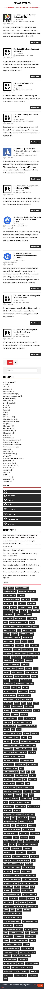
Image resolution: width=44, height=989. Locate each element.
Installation (8, 764)
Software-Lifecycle (30, 921)
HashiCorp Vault (27, 741)
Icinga (24, 749)
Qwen (35, 883)
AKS (29, 607)
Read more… (35, 42)
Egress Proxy (9, 699)
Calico (6, 634)
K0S (28, 772)
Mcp (29, 806)
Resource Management (12, 894)
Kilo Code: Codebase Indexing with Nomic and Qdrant (27, 297)
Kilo (25, 779)
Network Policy (28, 829)
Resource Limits (27, 891)
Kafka (11, 775)
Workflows (8, 975)
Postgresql (26, 871)
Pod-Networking (28, 868)
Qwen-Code (8, 887)
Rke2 (5, 898)
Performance (16, 226)
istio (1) (5, 412)
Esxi (23, 703)
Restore (33, 894)
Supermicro (19, 936)
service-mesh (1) (9, 467)
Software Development (12, 913)
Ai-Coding (31, 603)
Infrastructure (10, 756)
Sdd (16, 902)
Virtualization (9, 963)
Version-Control (10, 959)
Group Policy (9, 737)
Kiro (27, 783)
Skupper (27, 910)
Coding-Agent (34, 653)
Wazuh (29, 967)
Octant (35, 841)
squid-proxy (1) (8, 470)
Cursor (6, 672)
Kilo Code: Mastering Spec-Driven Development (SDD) (26, 187)
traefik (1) (6, 472)
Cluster (17, 649)
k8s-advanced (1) (9, 417)
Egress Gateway (9, 695)
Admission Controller (27, 592)
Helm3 (28, 745)
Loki (5, 802)
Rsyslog (22, 898)
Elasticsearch (26, 699)
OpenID (6, 848)
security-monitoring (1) (11, 465)
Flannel (16, 710)
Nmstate (24, 837)
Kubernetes (19, 21)
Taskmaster (22, 940)
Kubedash (36, 791)
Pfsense (29, 864)
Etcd (29, 703)
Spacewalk (18, 925)
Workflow (28, 192)
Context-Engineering (11, 664)
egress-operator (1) (9, 398)
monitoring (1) (8, 451)
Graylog (35, 733)
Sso (5, 933)
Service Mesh (33, 155)
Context (29, 661)
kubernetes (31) (8, 437)
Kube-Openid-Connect (25, 787)
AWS (5, 622)
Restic (25, 894)
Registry (16, 891)
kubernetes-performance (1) (12, 444)
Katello (32, 775)
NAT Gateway (21, 825)
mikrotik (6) (7, 449)
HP (34, 745)
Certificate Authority (12, 638)
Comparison (16, 657)
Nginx (16, 837)
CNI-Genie (7, 653)
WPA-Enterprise (20, 975)
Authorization (20, 618)
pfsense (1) (7, 456)
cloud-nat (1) (7, 389)
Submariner (8, 936)
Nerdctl (32, 825)
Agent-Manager (9, 595)
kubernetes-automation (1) (12, 440)
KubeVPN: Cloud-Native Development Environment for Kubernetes (25, 256)
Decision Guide (26, 680)
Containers (19, 661)
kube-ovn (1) (7, 435)
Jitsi (22, 772)
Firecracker (29, 707)
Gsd (17, 737)
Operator (16, 856)
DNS (18, 687)
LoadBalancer (26, 799)
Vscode (6, 967)
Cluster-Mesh (27, 649)
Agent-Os (21, 595)
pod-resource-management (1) (13, 458)
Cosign (28, 668)
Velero (27, 956)
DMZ (13, 687)
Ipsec (15, 768)
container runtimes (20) (11, 394)
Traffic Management (11, 948)
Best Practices (9, 630)
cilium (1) (6, 387)
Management (8, 806)
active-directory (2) (9, 382)
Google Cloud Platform (12, 733)
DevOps (14, 262)
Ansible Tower (34, 611)
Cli (27, 645)
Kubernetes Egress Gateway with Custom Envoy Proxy (21, 572)
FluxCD (6, 714)
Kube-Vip (27, 791)
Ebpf (20, 691)
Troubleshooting (10, 952)
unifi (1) (5, 474)
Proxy (15, 883)
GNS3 (18, 730)
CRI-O (35, 668)
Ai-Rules (13, 607)
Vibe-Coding (23, 959)
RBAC (32, 887)
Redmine (7, 891)
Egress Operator (24, 695)
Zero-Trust (33, 975)
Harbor (15, 741)
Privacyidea (19, 875)
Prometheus (30, 875)
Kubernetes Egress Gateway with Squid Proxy (18, 568)
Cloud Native (23, 226)
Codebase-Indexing (20, 653)
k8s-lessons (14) (8, 426)
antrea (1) (6, 384)
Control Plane (9, 668)
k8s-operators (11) (9, 431)
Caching (32, 630)
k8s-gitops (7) (7, 424)
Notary (13, 841)
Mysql (22, 822)
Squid (35, 929)
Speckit (27, 929)
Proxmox (7, 883)
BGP (19, 630)
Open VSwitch (23, 845)
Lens (25, 795)
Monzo (6, 818)
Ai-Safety (22, 607)
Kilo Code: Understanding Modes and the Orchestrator (26, 331)
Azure (32, 622)
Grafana (26, 733)
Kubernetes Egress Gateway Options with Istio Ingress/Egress (26, 150)
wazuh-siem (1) (8, 479)
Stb (27, 933)
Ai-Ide (6, 607)
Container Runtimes (30, 657)
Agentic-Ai (25, 599)
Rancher (25, 887)
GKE (13, 730)
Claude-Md (19, 645)
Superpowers (30, 936)
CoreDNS (20, 668)
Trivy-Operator (27, 948)
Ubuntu (22, 952)
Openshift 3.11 (9, 852)
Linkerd (7, 799)
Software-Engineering (12, 921)
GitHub (28, 722)
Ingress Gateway (27, 760)
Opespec (25, 856)
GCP (20, 718)
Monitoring (29, 814)
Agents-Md (8, 603)
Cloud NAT (34, 645)
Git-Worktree (19, 722)
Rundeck (31, 898)
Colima (6, 657)
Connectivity (29, 90)
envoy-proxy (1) (8, 401)
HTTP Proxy (8, 749)
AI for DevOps (7, 546)
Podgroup (7, 871)
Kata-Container (21, 775)
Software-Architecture (12, 917)
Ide (30, 749)
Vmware (20, 963)
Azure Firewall (9, 626)
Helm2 (21, 745)
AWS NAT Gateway (16, 622)
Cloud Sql (7, 649)
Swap (6, 940)
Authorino (8, 618)
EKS (17, 699)
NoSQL (6, 841)
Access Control (22, 588)
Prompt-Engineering (30, 879)
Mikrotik (17, 810)
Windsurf (34, 971)
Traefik (26, 944)
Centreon (23, 634)
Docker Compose (10, 691)
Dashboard (8, 676)
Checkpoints (8, 641)
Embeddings (8, 703)
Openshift (27, 848)
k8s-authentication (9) (10, 419)
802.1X (11, 588)
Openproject (16, 848)
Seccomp (23, 902)
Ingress (21, 756)
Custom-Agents (17, 672)
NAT (13, 825)
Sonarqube (8, 925)
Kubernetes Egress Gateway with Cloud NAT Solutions (21, 565)
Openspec (31, 852)
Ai (15, 603)
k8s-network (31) (9, 428)
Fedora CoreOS (17, 707)
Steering (34, 933)
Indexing (23, 752)
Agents (34, 599)
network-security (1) (10, 454)
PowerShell (8, 875)
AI (16, 55)
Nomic (32, 837)
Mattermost (20, 806)
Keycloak (17, 779)
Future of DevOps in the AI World (13, 550)
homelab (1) (7, 410)
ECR (25, 691)
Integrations (32, 764)
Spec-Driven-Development (13, 929)
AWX (25, 622)
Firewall (7, 710)
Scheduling (8, 902)
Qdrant (28, 883)
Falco (36, 703)
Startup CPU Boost (16, 933)
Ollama (12, 845)
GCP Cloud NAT (30, 718)
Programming (21, 55)
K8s (5, 775)
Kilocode (20, 783)
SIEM (12, 910)
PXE (21, 883)
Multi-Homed (22, 818)
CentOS (14, 634)
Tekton (32, 940)
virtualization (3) (8, 477)
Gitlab (20, 726)
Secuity (32, 902)
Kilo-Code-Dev (9, 783)
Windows (25, 971)
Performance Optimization (13, 864)
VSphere (15, 967)
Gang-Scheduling (10, 718)
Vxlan (22, 967)
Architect (27, 615)
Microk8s (7, 810)
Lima (31, 795)
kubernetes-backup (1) (10, 442)
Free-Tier (24, 714)
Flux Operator (26, 710)
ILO (35, 749)
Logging (36, 799)
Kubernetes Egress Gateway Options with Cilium (24, 16)
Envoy (17, 703)
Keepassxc (7, 779)
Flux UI (36, 710)
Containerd (8, 661)
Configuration (29, 55)
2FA (5, 588)
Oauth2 (27, 841)
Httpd (17, 749)
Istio (21, 768)
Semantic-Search (19, 906)
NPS (20, 841)
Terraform (17, 944)
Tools (27, 302)
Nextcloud (35, 833)
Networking (26, 21)
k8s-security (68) (9, 433)
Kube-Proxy (17, 791)
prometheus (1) (8, 461)
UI (28, 952)
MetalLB (36, 806)
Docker (25, 687)
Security (31, 21)
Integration (20, 764)
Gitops (6, 730)
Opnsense (34, 856)
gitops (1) (6, 407)
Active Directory (10, 592)
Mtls (13, 818)
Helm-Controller (10, 745)
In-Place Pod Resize (11, 752)
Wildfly (17, 971)
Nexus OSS (7, 837)
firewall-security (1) (9, 403)
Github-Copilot (9, 726)
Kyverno (18, 795)
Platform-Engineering (12, 868)
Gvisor (24, 737)
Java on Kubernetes (11, 772)
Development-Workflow (24, 684)
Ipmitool (7, 768)
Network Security (10, 833)
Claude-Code (8, 645)
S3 (37, 898)
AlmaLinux (7, 611)
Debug (6, 680)
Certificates (27, 638)
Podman (16, 871)
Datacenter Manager (22, 676)
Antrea (18, 615)
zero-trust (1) (7, 481)
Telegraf (7, 944)
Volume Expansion (32, 963)
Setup (6, 910)
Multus (32, 818)
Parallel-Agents (23, 860)
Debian (34, 676)
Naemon (30, 822)
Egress (32, 691)
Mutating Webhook (10, 822)
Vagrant (7, 956)
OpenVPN (7, 856)
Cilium (31, 641)
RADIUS (17, 887)
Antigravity (8, 615)
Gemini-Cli (7, 722)
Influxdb (32, 752)
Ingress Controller (11, 760)
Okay (40, 985)
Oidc (5, 845)
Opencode (33, 845)
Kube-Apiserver (9, 787)
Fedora (6, 707)
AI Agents (22, 603)
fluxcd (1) (6, 405)
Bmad (25, 630)
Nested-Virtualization (12, 829)
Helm (37, 741)
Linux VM (15, 799)
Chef (17, 641)
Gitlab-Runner (30, 726)
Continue (25, 664)
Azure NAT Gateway (23, 626)
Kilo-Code (32, 779)
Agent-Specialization (11, 599)
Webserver (8, 971)
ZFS (5, 979)
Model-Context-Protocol (13, 814)
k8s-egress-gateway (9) (11, 421)
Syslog (13, 940)
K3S (33, 772)
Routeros (13, 898)
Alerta (36, 607)
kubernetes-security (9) (11, 447)
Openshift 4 (21, 852)
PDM (33, 860)
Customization (31, 672)
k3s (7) (5, 414)
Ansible (23, 611)
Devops (6, 687)
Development (9, 684)
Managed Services (23, 802)
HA (30, 737)
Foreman (15, 714)
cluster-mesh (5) (8, 391)
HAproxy (7, 741)
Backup (35, 626)
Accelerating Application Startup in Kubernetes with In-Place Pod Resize (27, 219)
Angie (16, 611)
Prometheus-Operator (12, 879)
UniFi (33, 952)
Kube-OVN (7, 791)
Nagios (6, 825)
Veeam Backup (18, 956)
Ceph (31, 634)
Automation (32, 618)
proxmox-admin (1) (9, 463)
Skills (19, 910)
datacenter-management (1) (12, 396)
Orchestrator (9, 860)
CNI (36, 649)
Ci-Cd (24, 641)
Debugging (14, 680)
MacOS (12, 802)
